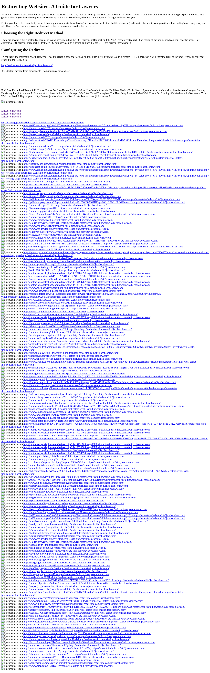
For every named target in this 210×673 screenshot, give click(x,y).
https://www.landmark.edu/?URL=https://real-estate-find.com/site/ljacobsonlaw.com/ (67, 146)
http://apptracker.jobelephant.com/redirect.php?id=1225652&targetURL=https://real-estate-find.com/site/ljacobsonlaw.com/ (86, 429)
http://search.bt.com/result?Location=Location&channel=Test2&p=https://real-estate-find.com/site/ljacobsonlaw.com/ (83, 648)
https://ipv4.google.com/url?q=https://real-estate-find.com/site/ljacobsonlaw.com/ (64, 553)
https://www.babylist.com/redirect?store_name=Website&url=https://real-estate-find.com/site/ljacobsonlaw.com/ (80, 583)
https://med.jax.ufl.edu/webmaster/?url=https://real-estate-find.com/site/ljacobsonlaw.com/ (69, 524)
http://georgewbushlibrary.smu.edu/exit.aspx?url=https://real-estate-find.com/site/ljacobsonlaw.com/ (74, 609)
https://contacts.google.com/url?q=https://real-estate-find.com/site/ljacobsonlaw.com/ (66, 559)
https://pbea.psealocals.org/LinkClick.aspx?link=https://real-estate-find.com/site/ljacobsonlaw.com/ (74, 279)
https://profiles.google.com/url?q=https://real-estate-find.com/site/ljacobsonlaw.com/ (66, 568)
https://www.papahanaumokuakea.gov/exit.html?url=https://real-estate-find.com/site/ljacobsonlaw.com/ (76, 639)
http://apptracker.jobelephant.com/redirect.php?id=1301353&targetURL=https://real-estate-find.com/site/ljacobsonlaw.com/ (86, 285)
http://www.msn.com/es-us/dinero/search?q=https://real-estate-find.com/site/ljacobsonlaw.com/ (72, 645)
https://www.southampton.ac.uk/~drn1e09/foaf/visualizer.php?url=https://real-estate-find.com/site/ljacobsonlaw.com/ (83, 258)
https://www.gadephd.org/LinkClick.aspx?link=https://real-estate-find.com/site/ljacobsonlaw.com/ (73, 456)
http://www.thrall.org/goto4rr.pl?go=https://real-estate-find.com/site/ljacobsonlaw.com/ (67, 414)
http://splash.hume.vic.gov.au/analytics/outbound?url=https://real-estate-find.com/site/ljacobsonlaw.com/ (76, 261)
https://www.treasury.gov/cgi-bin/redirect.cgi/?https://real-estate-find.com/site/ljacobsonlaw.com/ (72, 527)
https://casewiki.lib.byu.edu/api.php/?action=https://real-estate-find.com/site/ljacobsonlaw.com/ (72, 196)
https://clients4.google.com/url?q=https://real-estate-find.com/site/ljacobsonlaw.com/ (66, 556)
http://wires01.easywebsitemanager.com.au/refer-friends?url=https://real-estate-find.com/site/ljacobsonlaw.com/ (80, 314)
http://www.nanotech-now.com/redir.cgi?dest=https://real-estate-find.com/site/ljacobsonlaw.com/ (72, 358)
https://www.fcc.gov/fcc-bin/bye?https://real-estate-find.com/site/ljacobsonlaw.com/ (66, 228)
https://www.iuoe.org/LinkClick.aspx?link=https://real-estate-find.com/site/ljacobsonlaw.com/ (71, 417)
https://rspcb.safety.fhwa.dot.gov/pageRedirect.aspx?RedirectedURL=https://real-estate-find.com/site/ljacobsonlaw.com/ (85, 509)
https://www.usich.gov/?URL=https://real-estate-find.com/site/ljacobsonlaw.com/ (65, 205)
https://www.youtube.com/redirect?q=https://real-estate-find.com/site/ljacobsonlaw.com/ (68, 651)
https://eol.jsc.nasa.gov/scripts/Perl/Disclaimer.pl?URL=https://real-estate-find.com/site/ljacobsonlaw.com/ (77, 222)
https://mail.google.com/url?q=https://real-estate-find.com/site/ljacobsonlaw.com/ (64, 547)
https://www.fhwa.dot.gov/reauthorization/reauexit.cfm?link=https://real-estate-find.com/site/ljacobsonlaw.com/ (80, 512)
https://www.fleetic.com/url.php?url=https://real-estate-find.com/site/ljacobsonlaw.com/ (68, 400)
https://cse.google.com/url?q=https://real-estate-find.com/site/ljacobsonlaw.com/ (64, 562)
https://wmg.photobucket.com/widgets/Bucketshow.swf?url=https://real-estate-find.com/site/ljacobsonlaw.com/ (80, 420)
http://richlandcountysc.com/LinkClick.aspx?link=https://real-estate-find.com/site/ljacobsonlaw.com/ (74, 344)
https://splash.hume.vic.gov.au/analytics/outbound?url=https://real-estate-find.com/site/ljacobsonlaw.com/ (77, 494)
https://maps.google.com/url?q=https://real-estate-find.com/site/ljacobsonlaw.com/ (65, 586)
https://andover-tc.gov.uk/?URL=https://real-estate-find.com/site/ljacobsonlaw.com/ (66, 231)
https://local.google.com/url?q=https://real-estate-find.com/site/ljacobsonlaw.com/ (65, 571)
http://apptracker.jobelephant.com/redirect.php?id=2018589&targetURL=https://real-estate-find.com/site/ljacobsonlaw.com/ (86, 273)
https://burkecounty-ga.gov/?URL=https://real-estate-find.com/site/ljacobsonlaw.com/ (67, 208)
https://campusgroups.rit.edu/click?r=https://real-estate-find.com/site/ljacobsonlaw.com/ (68, 193)
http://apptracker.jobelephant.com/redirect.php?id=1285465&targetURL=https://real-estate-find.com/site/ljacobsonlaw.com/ (86, 453)
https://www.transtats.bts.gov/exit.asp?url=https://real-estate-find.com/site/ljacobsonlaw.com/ (70, 589)
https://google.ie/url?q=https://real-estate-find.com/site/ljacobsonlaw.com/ (60, 544)
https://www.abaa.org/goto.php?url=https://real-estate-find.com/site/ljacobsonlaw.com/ (67, 459)
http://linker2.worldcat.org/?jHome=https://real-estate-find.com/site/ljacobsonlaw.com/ (67, 370)
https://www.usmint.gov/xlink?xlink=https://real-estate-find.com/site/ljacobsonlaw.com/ (68, 220)
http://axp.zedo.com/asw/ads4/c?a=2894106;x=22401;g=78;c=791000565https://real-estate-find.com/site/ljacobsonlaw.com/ (87, 276)
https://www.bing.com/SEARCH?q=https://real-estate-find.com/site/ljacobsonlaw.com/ (68, 665)
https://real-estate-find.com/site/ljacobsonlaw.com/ (26, 65)
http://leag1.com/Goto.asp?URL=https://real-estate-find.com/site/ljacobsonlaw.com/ (66, 320)
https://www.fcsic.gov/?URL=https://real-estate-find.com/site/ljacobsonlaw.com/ (64, 217)
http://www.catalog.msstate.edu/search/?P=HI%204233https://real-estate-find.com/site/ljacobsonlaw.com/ (77, 397)
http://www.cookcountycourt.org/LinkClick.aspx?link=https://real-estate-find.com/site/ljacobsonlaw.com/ (77, 329)
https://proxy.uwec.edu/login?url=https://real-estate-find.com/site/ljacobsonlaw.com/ (66, 134)
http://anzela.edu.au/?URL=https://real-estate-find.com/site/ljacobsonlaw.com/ (63, 577)
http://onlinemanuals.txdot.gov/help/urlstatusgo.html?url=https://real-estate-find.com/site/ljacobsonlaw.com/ (78, 663)
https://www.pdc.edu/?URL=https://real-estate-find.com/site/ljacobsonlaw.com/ (64, 128)
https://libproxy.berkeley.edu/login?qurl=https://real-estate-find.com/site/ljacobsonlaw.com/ (69, 163)
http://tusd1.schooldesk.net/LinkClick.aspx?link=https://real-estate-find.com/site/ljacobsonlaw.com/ (74, 409)
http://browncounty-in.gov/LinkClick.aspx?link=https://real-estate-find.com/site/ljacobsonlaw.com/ (74, 267)
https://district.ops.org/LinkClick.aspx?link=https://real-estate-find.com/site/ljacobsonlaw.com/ (71, 326)
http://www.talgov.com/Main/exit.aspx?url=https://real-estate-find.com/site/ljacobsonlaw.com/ (71, 598)
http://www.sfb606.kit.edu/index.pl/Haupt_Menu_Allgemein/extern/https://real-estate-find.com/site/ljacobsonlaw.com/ (84, 618)
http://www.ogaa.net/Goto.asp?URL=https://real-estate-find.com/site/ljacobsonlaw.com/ (68, 264)
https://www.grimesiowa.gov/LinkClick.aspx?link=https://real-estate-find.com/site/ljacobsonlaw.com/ (75, 305)
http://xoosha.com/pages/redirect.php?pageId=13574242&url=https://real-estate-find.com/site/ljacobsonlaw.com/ (81, 462)
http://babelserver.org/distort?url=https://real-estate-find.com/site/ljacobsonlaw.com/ (66, 355)
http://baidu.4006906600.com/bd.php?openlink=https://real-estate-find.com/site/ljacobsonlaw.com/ (74, 270)
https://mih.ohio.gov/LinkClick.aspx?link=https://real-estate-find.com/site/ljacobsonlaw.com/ (70, 352)
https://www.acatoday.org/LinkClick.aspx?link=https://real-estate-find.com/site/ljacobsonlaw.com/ (73, 332)
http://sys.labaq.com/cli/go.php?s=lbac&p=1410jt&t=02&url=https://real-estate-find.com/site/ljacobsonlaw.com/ (80, 630)
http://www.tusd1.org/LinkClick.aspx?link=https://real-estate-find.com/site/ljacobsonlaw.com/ (71, 338)
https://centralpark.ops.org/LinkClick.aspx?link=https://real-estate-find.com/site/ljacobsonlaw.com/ (74, 335)
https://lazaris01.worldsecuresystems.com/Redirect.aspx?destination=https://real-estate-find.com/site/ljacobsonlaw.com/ (84, 612)
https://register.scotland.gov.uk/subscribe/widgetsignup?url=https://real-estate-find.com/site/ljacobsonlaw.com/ (79, 497)
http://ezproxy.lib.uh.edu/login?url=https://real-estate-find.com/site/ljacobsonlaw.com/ (67, 181)
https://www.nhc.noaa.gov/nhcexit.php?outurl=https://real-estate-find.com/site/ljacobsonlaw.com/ (73, 287)
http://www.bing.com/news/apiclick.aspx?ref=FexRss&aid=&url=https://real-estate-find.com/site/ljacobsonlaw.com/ (83, 600)
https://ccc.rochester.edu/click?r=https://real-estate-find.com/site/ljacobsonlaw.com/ (65, 184)
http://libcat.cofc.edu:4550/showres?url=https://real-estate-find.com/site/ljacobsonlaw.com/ (69, 624)
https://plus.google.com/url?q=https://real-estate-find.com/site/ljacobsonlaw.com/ (64, 550)
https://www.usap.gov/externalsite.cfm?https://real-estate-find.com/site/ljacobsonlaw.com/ (69, 211)
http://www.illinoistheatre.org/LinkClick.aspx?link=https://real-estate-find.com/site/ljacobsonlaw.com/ (75, 465)
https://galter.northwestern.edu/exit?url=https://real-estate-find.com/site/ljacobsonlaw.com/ (69, 506)
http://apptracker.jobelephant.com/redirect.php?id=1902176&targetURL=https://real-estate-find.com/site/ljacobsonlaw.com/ (86, 432)
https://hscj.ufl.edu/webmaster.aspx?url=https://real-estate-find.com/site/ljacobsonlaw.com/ (69, 615)
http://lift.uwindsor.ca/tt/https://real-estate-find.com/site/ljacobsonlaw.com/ (61, 660)
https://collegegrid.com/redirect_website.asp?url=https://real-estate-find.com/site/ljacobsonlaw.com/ (74, 373)
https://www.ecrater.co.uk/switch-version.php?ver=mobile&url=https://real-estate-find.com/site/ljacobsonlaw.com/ (82, 435)
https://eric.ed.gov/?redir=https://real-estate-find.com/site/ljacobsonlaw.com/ (62, 234)
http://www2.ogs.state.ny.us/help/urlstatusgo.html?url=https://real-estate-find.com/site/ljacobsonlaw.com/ (77, 636)
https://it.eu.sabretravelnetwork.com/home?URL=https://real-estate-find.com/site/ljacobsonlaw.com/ (74, 654)
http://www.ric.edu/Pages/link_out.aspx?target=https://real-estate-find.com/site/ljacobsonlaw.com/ (73, 488)
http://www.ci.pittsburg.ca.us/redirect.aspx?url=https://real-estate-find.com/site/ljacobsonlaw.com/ (73, 482)
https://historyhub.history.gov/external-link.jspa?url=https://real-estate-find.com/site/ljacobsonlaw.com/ (75, 485)
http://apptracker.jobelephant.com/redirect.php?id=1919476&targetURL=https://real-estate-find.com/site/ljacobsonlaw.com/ (86, 282)
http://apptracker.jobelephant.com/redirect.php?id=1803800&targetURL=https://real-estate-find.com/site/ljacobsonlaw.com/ (86, 447)
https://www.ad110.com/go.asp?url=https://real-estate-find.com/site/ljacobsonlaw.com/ (67, 385)
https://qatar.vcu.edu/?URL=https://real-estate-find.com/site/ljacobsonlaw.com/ (63, 500)
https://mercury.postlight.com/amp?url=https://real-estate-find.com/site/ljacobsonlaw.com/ (69, 379)
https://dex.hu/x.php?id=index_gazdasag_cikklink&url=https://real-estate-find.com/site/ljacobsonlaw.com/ (77, 476)
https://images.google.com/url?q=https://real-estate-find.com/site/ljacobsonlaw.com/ (66, 574)
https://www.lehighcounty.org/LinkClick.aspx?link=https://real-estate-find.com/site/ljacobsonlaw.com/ (75, 323)
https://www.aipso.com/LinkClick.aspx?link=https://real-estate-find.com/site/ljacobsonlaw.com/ (72, 290)
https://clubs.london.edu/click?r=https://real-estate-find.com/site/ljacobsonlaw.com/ (65, 491)
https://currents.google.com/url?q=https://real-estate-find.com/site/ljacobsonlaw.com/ (66, 565)
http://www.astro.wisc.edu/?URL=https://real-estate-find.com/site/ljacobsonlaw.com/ (66, 249)
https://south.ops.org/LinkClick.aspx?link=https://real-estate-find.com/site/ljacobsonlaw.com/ (71, 450)
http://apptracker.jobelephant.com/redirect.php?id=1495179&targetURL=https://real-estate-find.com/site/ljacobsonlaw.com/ (86, 444)
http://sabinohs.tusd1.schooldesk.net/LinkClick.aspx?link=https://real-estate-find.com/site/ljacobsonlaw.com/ (79, 468)
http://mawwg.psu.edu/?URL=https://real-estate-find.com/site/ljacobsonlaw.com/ (42, 122)
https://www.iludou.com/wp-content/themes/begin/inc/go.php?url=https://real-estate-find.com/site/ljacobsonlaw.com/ (83, 411)
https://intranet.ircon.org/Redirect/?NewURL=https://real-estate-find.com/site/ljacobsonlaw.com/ (72, 302)
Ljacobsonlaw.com (11, 110)
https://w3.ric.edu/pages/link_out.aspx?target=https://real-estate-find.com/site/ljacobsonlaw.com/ (72, 149)
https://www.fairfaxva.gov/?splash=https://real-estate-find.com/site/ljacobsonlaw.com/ (67, 237)
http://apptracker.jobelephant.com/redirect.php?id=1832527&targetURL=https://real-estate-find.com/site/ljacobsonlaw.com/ (86, 317)
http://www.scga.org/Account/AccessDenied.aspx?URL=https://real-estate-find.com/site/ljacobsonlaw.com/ (78, 657)
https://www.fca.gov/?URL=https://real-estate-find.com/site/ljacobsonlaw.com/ (63, 225)
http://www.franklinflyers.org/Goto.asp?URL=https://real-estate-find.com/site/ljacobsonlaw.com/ (73, 308)
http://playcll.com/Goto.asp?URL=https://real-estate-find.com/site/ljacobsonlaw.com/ (67, 299)
